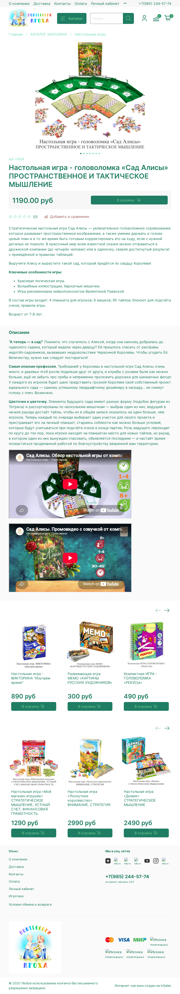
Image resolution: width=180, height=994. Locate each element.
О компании (19, 3)
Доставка (42, 3)
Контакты (62, 3)
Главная (16, 34)
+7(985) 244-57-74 (155, 3)
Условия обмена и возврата (30, 904)
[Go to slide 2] (84, 153)
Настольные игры (90, 34)
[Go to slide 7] (99, 153)
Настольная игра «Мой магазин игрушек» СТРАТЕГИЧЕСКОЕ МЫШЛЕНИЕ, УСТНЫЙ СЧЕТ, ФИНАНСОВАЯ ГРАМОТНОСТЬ (31, 802)
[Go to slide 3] (87, 153)
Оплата (81, 3)
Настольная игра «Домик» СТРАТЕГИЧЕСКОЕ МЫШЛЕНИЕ (140, 798)
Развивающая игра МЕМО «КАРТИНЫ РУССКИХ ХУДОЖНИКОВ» (90, 678)
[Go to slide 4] (90, 153)
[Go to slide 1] (80, 153)
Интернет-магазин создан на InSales (143, 985)
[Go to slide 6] (96, 153)
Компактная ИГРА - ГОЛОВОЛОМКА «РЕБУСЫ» (140, 678)
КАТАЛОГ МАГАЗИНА (49, 34)
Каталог (75, 18)
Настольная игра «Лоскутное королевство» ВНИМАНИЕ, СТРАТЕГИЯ (89, 798)
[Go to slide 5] (93, 153)
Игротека (16, 896)
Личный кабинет (105, 3)
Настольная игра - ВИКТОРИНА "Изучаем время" (30, 678)
